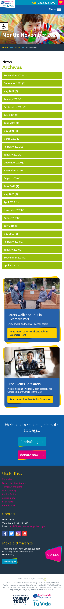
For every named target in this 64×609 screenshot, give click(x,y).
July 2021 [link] (9, 115)
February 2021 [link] (12, 146)
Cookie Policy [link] (9, 494)
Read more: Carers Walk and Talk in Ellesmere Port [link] (29, 333)
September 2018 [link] (13, 257)
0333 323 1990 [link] (46, 2)
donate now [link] (29, 454)
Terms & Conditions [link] (12, 486)
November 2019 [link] (13, 210)
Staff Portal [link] (8, 501)
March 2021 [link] (10, 138)
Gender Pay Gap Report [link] (14, 482)
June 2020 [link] (9, 186)
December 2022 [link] (13, 83)
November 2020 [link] (13, 170)
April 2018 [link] (9, 265)
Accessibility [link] (8, 497)
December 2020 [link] (13, 162)
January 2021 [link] (11, 154)
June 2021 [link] (9, 123)
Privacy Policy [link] (9, 490)
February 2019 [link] (12, 241)
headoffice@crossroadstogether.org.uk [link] (27, 526)
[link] (4, 26)
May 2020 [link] (9, 194)
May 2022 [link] (9, 91)
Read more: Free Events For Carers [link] (28, 399)
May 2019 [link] (9, 233)
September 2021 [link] (13, 107)
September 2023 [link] (13, 75)
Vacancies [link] (7, 479)
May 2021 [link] (9, 131)
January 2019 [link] (11, 249)
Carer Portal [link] (8, 505)
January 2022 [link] (11, 99)
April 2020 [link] (9, 202)
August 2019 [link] (11, 218)
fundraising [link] (29, 441)
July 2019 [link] (9, 226)
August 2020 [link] (11, 178)
